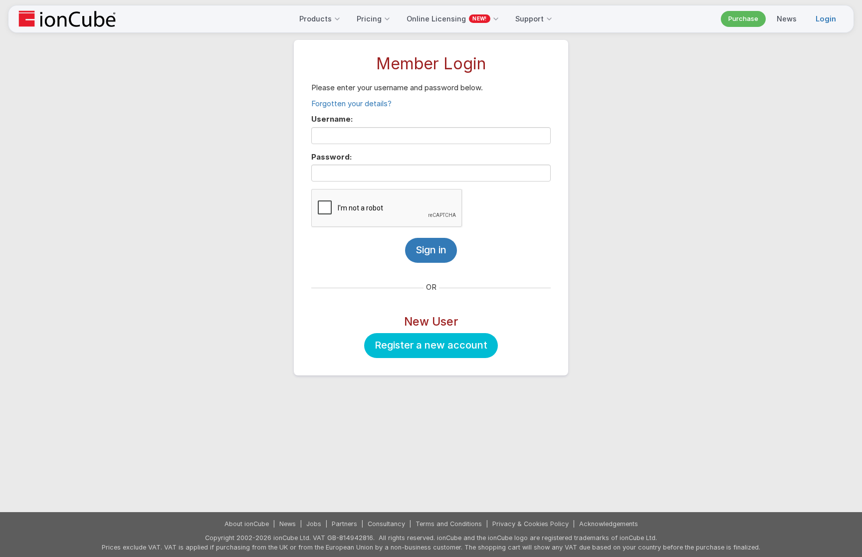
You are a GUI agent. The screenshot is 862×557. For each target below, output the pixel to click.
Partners (344, 524)
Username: (332, 119)
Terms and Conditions (449, 524)
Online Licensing (446, 18)
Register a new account (431, 345)
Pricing (369, 18)
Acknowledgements (608, 524)
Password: (331, 157)
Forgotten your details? (351, 103)
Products (315, 18)
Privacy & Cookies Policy (530, 524)
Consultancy (386, 524)
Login (826, 18)
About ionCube (246, 524)
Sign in (431, 250)
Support (529, 18)
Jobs (313, 524)
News (787, 18)
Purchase (743, 18)
